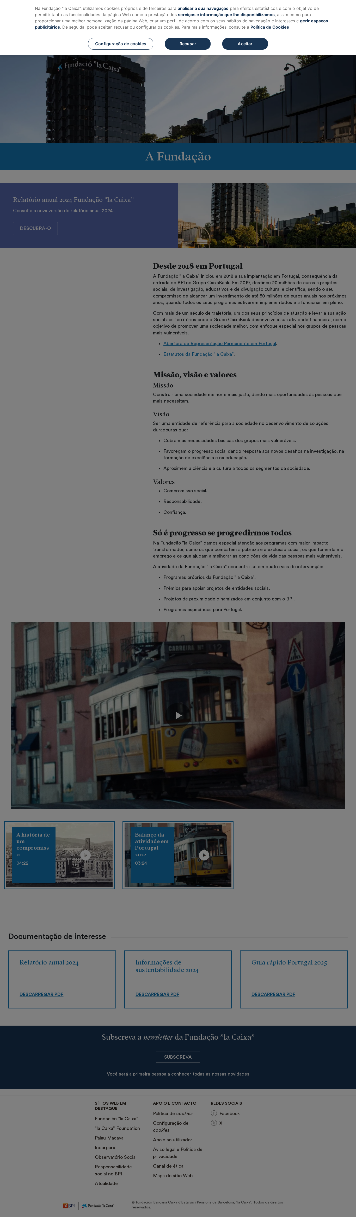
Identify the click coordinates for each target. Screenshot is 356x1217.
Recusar (188, 43)
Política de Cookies (269, 27)
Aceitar (245, 43)
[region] (178, 27)
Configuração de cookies (120, 43)
